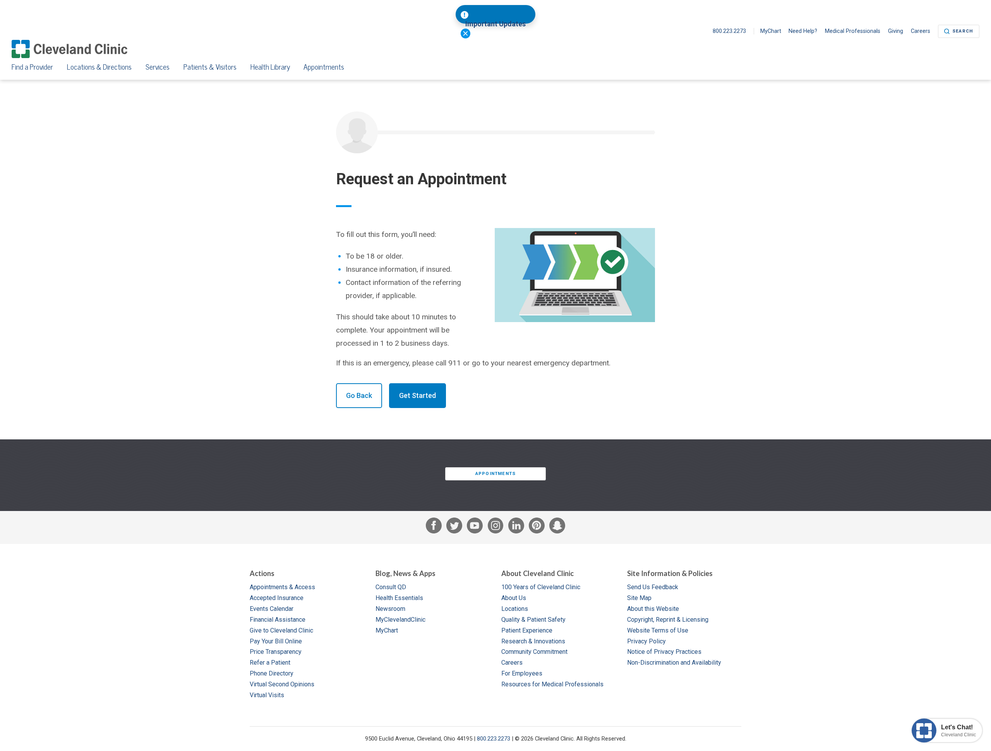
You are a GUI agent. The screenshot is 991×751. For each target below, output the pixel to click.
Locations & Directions (99, 67)
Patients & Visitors (210, 67)
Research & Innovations (533, 641)
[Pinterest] (537, 527)
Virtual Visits (267, 695)
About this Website (653, 608)
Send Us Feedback (652, 587)
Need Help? (803, 31)
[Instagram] (496, 527)
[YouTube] (475, 527)
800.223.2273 (730, 31)
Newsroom (390, 608)
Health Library (270, 67)
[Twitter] (454, 527)
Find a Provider (32, 67)
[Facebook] (434, 527)
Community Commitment (534, 651)
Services (158, 67)
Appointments (323, 67)
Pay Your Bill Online (276, 641)
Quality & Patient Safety (533, 619)
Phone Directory (271, 673)
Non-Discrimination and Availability (674, 662)
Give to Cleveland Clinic (281, 630)
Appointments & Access (282, 587)
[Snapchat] (557, 527)
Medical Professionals (852, 31)
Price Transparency (276, 651)
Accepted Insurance (276, 598)
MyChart (770, 31)
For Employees (521, 673)
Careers (920, 31)
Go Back (359, 395)
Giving (895, 31)
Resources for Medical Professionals (552, 684)
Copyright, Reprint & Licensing (667, 619)
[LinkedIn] (516, 527)
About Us (513, 598)
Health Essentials (399, 598)
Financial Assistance (277, 619)
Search (962, 31)
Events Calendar (271, 608)
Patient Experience (526, 630)
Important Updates (495, 24)
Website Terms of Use (657, 630)
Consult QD (390, 587)
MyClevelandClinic (400, 619)
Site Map (639, 598)
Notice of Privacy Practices (664, 651)
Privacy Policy (646, 641)
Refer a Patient (270, 662)
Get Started (417, 395)
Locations (514, 608)
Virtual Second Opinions (282, 684)
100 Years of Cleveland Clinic (540, 587)
